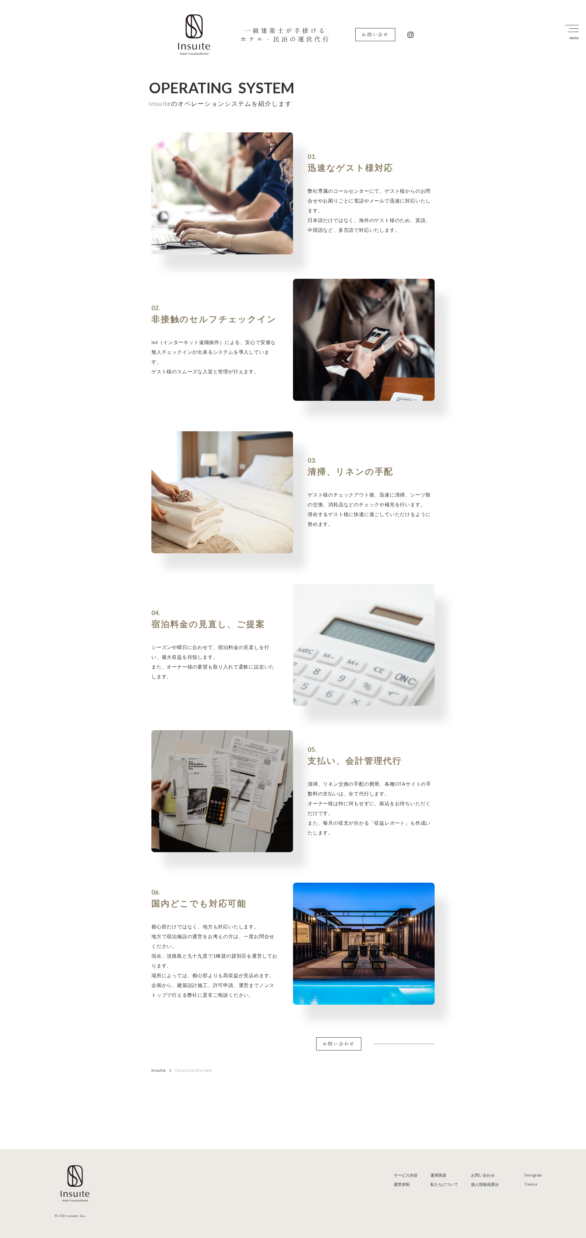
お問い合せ (375, 34)
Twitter (530, 1184)
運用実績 (438, 1175)
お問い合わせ (339, 1043)
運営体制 (402, 1184)
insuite (158, 1070)
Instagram (533, 1175)
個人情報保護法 (485, 1184)
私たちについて (444, 1184)
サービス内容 (406, 1175)
